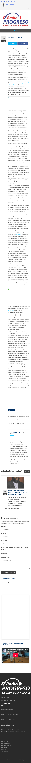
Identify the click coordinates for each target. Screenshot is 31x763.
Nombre (4, 526)
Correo (4, 533)
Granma (3, 749)
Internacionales (17, 419)
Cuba (6, 508)
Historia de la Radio (7, 709)
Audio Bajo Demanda (8, 582)
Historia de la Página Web (8, 719)
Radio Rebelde (5, 743)
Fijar (9, 508)
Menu (15, 31)
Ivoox (3, 589)
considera (19, 234)
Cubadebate (4, 751)
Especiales (19, 416)
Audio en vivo (6, 585)
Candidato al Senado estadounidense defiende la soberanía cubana (17, 492)
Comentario (5, 557)
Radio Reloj (4, 747)
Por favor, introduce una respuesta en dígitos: (14, 548)
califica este (11, 310)
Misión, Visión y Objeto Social (9, 714)
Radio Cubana (5, 741)
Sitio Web (4, 540)
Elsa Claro (21, 423)
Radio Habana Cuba (6, 745)
